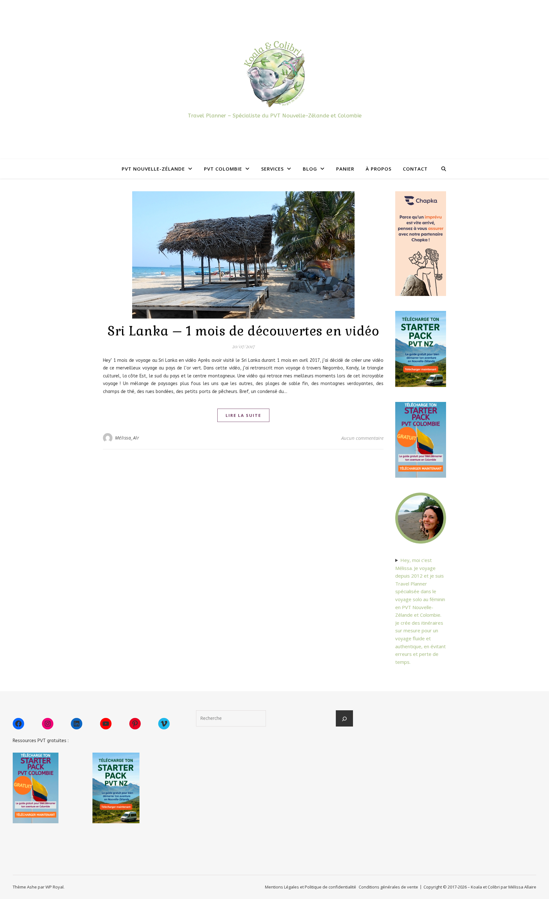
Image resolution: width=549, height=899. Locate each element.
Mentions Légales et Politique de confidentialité (310, 887)
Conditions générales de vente (388, 887)
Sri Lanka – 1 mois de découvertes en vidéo (243, 331)
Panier (345, 168)
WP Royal (54, 887)
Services (272, 168)
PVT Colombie (223, 168)
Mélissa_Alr (127, 438)
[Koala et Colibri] (274, 73)
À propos (378, 168)
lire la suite (243, 415)
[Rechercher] (344, 718)
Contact (415, 168)
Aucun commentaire (362, 438)
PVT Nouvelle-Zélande (153, 168)
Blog (310, 168)
